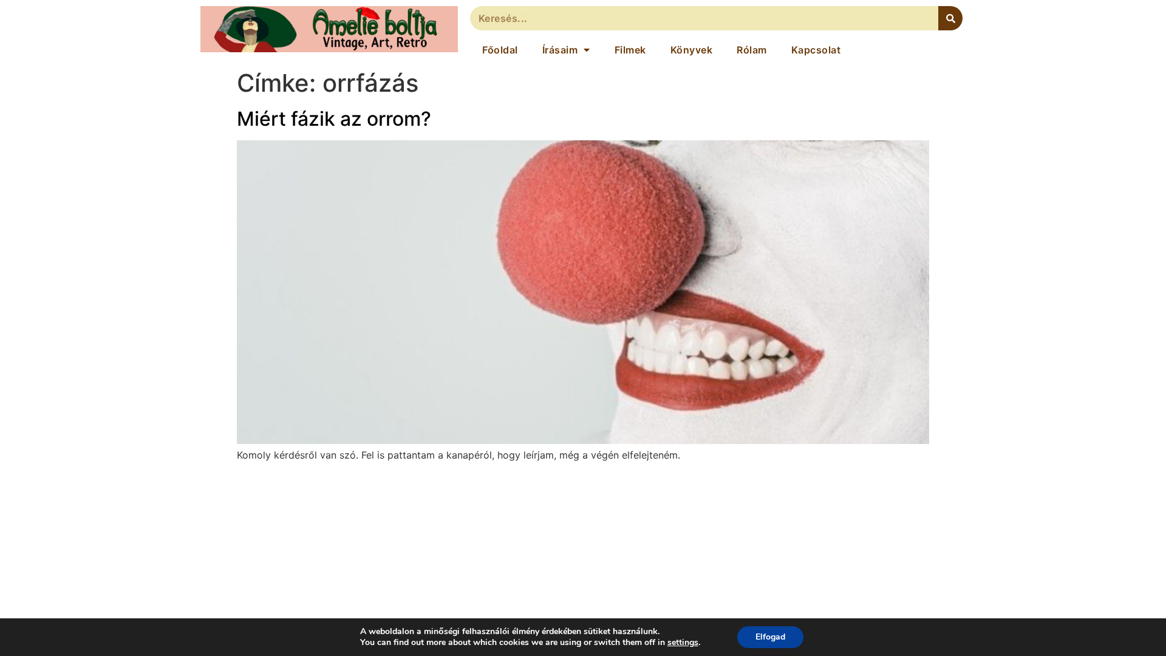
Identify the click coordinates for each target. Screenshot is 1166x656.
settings (682, 642)
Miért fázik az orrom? (334, 119)
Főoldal (500, 50)
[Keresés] (950, 18)
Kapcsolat (816, 50)
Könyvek (691, 50)
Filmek (630, 50)
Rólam (752, 50)
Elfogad (770, 637)
